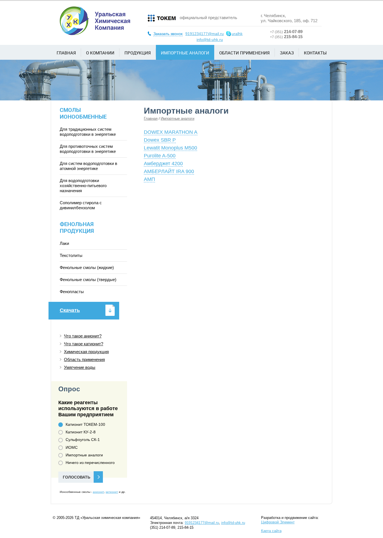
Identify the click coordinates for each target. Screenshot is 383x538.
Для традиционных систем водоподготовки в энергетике (88, 132)
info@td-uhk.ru (210, 39)
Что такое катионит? (83, 343)
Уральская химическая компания (95, 20)
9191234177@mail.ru (204, 33)
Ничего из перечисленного (90, 462)
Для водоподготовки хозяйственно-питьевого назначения (83, 185)
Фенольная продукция (77, 227)
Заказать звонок (168, 33)
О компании (100, 53)
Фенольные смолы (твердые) (88, 279)
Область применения (84, 359)
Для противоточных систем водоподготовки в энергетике (88, 149)
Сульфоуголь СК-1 (83, 439)
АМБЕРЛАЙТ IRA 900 (169, 171)
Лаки (64, 243)
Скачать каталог (70, 313)
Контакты (315, 53)
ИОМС (72, 447)
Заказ (287, 53)
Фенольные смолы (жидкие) (87, 267)
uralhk (237, 33)
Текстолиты (71, 255)
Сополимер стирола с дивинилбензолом (81, 205)
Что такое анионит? (82, 336)
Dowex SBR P (160, 140)
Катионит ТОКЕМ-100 (85, 424)
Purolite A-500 (160, 155)
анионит (98, 491)
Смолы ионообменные (83, 113)
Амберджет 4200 (163, 163)
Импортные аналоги (185, 53)
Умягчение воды (79, 367)
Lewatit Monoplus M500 (170, 148)
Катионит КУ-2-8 (81, 432)
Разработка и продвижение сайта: (290, 520)
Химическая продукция (86, 351)
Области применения (244, 53)
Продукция (137, 53)
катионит (112, 491)
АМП (149, 179)
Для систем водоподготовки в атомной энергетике (88, 166)
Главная (66, 53)
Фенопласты (72, 291)
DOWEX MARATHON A (170, 132)
